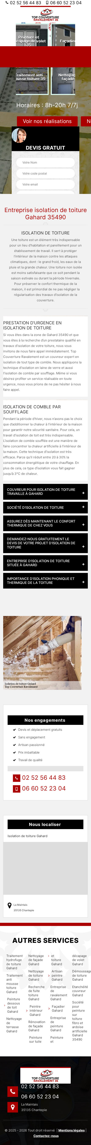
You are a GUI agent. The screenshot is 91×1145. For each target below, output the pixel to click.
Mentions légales (71, 1130)
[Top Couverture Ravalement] (45, 14)
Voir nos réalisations (47, 121)
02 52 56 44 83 (25, 2)
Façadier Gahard (58, 1008)
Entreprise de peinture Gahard (57, 1024)
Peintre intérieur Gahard (36, 1010)
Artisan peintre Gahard (57, 975)
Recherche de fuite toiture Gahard (35, 993)
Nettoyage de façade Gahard (35, 960)
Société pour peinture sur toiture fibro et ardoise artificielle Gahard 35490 (79, 1020)
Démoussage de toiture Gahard (79, 975)
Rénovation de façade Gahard (35, 1026)
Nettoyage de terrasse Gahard (13, 1025)
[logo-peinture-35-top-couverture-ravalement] (45, 1075)
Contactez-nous (46, 1136)
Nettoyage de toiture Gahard (35, 975)
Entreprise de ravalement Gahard (57, 993)
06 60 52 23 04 (65, 2)
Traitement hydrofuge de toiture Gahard (13, 962)
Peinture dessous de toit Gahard (13, 1005)
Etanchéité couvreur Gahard (79, 991)
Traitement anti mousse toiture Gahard (13, 983)
